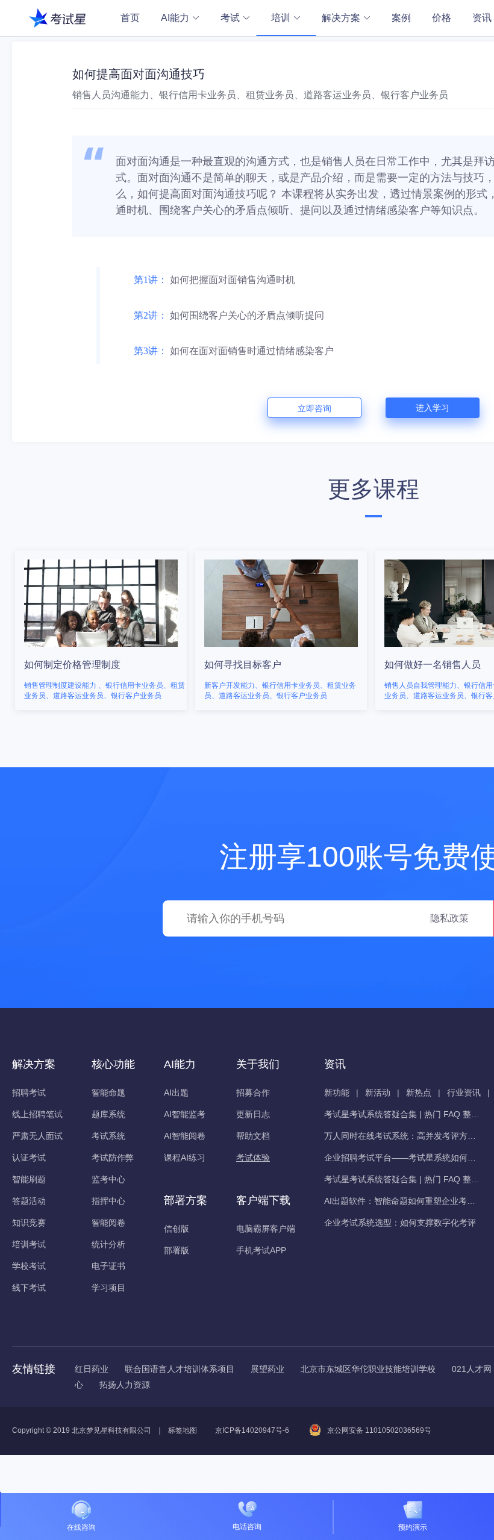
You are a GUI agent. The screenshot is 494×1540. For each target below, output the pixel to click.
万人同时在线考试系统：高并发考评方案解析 (402, 1136)
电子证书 (108, 1266)
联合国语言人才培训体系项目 (179, 1369)
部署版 (176, 1250)
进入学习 (432, 408)
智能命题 (108, 1092)
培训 (280, 18)
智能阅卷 (108, 1222)
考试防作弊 (113, 1157)
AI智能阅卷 (184, 1136)
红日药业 (91, 1369)
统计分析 (108, 1244)
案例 (401, 18)
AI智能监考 (184, 1114)
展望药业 (267, 1369)
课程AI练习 (184, 1157)
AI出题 (176, 1092)
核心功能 (113, 1064)
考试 (230, 18)
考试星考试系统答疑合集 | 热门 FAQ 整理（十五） (402, 1179)
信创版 (176, 1228)
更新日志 (253, 1114)
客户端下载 (263, 1200)
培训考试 (29, 1244)
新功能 (336, 1092)
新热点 (418, 1092)
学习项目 (108, 1287)
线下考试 (29, 1287)
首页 (130, 18)
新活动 (377, 1092)
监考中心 (108, 1179)
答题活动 (29, 1201)
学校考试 (29, 1266)
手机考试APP (261, 1250)
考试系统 (108, 1136)
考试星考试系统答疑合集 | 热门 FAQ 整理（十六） (402, 1114)
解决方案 (341, 18)
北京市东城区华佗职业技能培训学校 (368, 1369)
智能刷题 (29, 1179)
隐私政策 (449, 918)
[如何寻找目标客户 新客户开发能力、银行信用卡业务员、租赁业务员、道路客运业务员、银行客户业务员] (282, 552)
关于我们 (258, 1064)
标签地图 (182, 1430)
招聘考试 (29, 1092)
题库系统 (108, 1114)
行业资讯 (464, 1092)
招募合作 (253, 1092)
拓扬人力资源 (124, 1384)
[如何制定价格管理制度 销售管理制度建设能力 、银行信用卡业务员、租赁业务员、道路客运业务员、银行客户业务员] (102, 552)
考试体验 (253, 1157)
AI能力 (175, 18)
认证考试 (29, 1157)
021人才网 (472, 1369)
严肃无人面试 (37, 1136)
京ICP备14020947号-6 (252, 1430)
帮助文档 (253, 1136)
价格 (441, 18)
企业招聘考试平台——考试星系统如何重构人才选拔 (402, 1157)
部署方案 (185, 1200)
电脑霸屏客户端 (265, 1228)
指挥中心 (108, 1201)
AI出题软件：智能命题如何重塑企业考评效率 (402, 1201)
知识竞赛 (29, 1222)
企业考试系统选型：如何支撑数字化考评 (400, 1222)
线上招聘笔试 (37, 1114)
